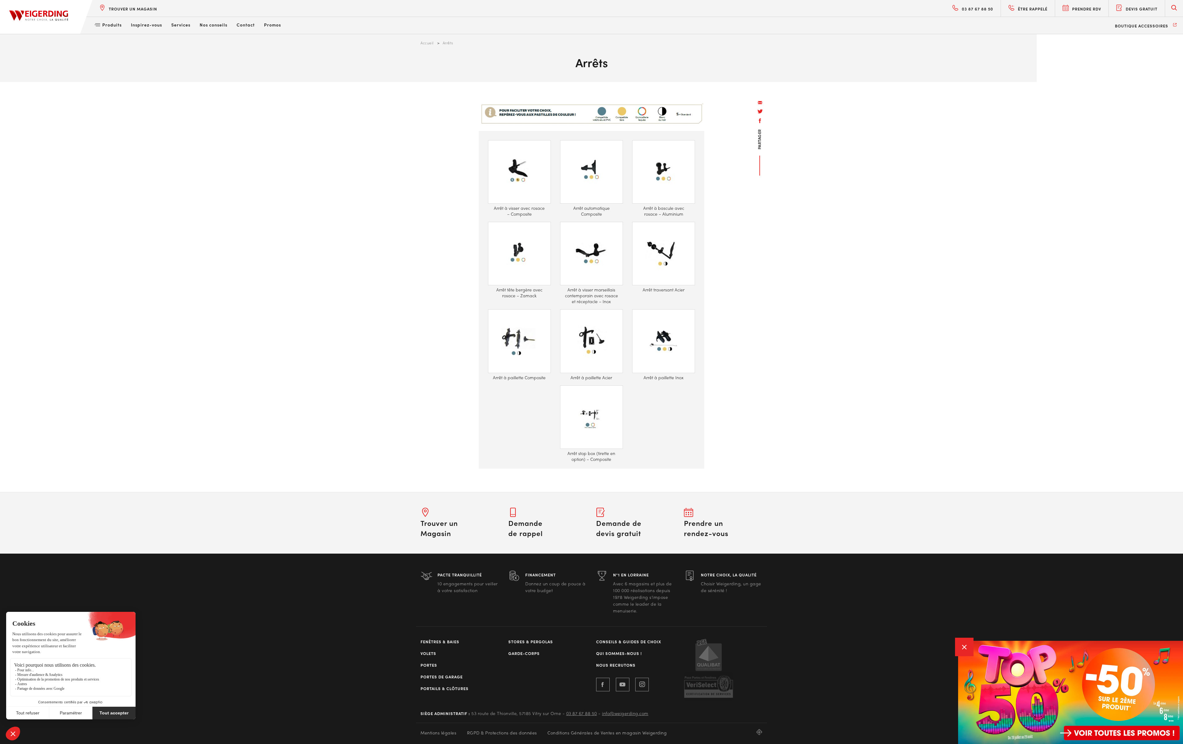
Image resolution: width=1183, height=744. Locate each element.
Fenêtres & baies (440, 641)
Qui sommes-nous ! (619, 653)
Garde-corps (524, 653)
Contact (246, 25)
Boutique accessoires (1141, 26)
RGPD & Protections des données (502, 733)
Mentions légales (438, 733)
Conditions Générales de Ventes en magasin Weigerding (607, 733)
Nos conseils (213, 25)
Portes (429, 665)
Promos (272, 25)
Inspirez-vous (146, 25)
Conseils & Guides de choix (628, 641)
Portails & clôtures (445, 688)
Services (180, 25)
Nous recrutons (616, 665)
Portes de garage (442, 677)
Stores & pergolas (530, 641)
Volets (428, 653)
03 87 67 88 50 (581, 713)
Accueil (427, 43)
